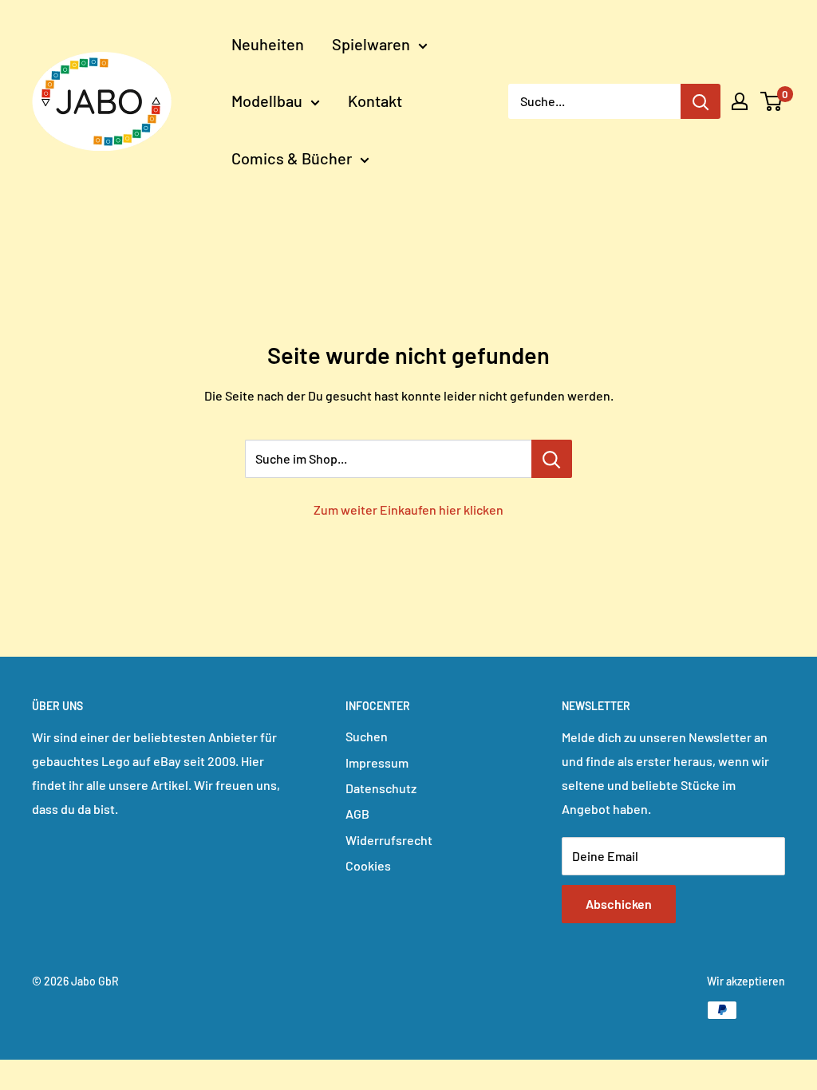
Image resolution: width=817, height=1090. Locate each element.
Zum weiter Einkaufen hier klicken (408, 509)
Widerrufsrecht (388, 839)
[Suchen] (700, 101)
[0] (772, 101)
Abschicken (619, 903)
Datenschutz (380, 788)
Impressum (376, 762)
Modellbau (266, 100)
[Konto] (740, 101)
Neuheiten (267, 43)
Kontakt (375, 100)
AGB (357, 813)
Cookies (368, 865)
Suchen (366, 736)
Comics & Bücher (291, 158)
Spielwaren (371, 43)
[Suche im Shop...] (551, 459)
